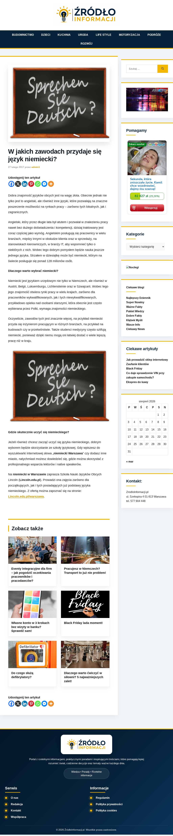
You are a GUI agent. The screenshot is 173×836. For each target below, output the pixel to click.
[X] (18, 184)
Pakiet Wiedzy (135, 311)
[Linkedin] (25, 184)
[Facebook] (11, 184)
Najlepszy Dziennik (138, 297)
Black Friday (134, 368)
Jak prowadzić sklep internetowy (147, 359)
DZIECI (45, 34)
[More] (51, 184)
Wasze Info (133, 324)
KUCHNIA (64, 34)
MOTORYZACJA (129, 34)
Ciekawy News (135, 329)
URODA (83, 34)
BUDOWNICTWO (23, 34)
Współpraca (18, 817)
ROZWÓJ (87, 43)
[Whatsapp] (38, 184)
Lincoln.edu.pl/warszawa (26, 496)
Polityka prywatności (109, 804)
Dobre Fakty (134, 315)
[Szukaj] (162, 69)
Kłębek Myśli (134, 320)
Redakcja (17, 804)
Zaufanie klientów (137, 364)
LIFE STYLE (104, 34)
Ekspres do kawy (137, 382)
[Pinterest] (31, 184)
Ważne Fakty (134, 306)
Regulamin (103, 797)
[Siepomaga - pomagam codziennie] (147, 214)
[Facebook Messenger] (44, 184)
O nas (14, 797)
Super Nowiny (135, 302)
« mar (129, 461)
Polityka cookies (106, 810)
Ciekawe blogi (135, 287)
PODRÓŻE (154, 34)
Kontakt (16, 810)
